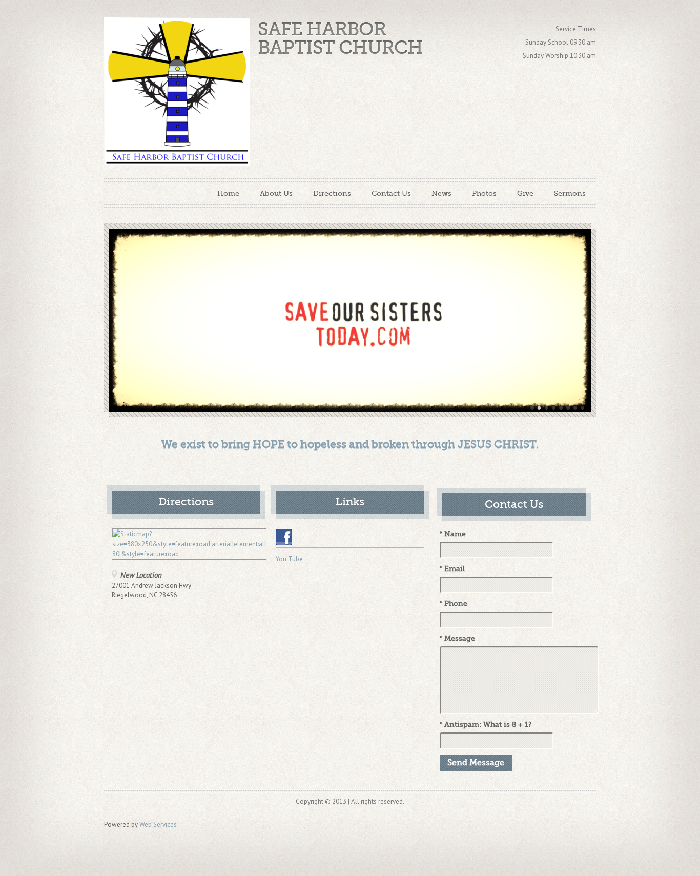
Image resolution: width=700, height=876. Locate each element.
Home (228, 193)
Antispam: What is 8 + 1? (486, 724)
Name (453, 533)
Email (452, 568)
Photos (484, 193)
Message (457, 638)
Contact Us (391, 193)
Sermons (570, 193)
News (441, 193)
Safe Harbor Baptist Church (340, 38)
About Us (276, 193)
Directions (332, 193)
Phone (453, 603)
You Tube (289, 559)
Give (525, 193)
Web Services (158, 824)
